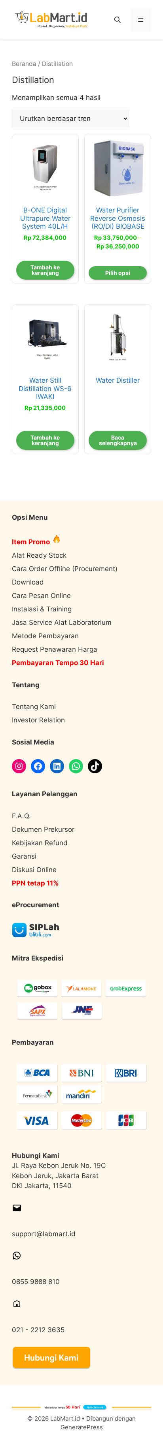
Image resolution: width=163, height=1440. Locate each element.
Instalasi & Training (42, 609)
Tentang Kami (34, 707)
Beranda (24, 64)
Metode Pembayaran (45, 636)
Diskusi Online (34, 870)
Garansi (24, 856)
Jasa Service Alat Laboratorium (62, 622)
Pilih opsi (117, 272)
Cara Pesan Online (41, 596)
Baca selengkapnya (118, 440)
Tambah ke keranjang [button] (45, 270)
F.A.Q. (21, 816)
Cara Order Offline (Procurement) (65, 569)
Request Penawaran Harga (54, 649)
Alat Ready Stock (39, 555)
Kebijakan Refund (40, 843)
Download (28, 582)
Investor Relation (38, 720)
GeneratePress (82, 1427)
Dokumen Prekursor (43, 829)
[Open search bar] (118, 19)
